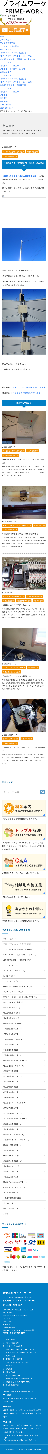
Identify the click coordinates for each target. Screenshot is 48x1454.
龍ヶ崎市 (31, 1413)
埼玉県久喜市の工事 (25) (12, 1092)
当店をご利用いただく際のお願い (18, 1382)
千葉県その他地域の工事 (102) (15, 1060)
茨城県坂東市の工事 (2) (12, 1124)
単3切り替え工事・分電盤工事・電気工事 (17, 59)
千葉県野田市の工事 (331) (13, 1028)
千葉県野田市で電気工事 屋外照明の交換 (20, 534)
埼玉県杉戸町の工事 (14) (12, 1113)
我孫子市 (23, 1398)
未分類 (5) (7, 1213)
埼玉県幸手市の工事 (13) (12, 1097)
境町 (5, 1417)
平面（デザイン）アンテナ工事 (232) (17, 944)
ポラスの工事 (38, 601)
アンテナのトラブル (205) (13, 981)
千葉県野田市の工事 (10, 530)
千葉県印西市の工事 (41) (12, 1055)
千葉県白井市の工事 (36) (12, 1050)
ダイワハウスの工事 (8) (12, 1208)
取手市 (18, 1413)
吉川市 (13, 1425)
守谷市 (12, 1410)
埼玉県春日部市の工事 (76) (13, 1066)
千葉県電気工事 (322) (11, 1007)
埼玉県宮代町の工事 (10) (12, 1087)
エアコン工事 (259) (10, 965)
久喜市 (12, 1428)
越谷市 (25, 1425)
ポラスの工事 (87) (10, 1203)
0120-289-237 (6, 107)
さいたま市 (20, 1432)
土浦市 (38, 1413)
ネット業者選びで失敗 (35, 596)
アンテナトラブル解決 (9, 46)
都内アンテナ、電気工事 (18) (14, 1187)
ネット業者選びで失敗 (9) (13, 1002)
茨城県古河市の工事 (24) (12, 1145)
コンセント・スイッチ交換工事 (13, 78)
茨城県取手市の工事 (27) (12, 1161)
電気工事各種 (5, 49)
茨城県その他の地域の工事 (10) (15, 1182)
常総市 (12, 1413)
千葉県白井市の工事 (10, 156)
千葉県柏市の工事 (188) (12, 1023)
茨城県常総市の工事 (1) (12, 1150)
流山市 (16, 1398)
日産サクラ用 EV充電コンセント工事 (30, 387)
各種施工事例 (5, 72)
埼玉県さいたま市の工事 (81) (14, 1102)
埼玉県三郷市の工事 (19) (12, 1108)
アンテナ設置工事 (7, 43)
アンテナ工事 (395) (10, 939)
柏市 (5, 1398)
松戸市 (5, 1401)
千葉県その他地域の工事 (11, 672)
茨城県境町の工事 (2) (11, 1155)
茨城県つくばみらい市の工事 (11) (16, 1139)
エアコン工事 (5, 62)
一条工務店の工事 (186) (12, 1198)
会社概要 (4, 101)
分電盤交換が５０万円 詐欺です (17, 605)
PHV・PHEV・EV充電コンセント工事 (16, 56)
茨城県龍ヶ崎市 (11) (11, 1166)
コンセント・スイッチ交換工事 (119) (17, 949)
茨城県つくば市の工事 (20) (13, 1134)
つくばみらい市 (29, 1410)
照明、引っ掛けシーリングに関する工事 (17, 525)
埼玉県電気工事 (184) (11, 1013)
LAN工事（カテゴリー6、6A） (13, 68)
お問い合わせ (5, 104)
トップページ (11, 1339)
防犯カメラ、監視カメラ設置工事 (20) (17, 986)
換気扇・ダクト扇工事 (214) (14, 970)
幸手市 (18, 1428)
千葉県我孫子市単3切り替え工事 (27, 392)
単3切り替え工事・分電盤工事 (13, 85)
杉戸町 (30, 1428)
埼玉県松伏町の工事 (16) (12, 1076)
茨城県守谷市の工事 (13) (12, 1129)
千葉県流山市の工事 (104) (13, 1034)
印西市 (36, 1398)
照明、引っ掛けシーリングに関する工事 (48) (20, 997)
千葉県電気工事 (32, 152)
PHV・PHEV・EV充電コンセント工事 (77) (19, 954)
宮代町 (32, 1425)
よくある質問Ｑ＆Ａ (13, 1375)
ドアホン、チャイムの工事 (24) (15, 992)
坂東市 (5, 1410)
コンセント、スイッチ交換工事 (13, 52)
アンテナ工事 (5, 39)
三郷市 (36, 1428)
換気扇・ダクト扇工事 (9, 65)
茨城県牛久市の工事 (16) (12, 1171)
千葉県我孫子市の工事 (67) (13, 1039)
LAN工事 (3, 95)
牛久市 (24, 1413)
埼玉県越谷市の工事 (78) (12, 1081)
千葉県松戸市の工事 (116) (13, 1044)
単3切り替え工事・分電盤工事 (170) (17, 960)
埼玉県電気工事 (32, 451)
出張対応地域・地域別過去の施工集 (19, 1378)
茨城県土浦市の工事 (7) (12, 1177)
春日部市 (6, 1425)
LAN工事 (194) (9, 976)
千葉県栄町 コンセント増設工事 (16, 676)
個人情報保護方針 (12, 1385)
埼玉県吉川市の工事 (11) (12, 1071)
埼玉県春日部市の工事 (11, 455)
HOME (3, 36)
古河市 (38, 1410)
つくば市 (19, 1410)
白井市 (30, 1398)
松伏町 (19, 1425)
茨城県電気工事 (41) (11, 1018)
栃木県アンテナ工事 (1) (12, 1192)
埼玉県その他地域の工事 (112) (15, 1118)
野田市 (10, 1398)
